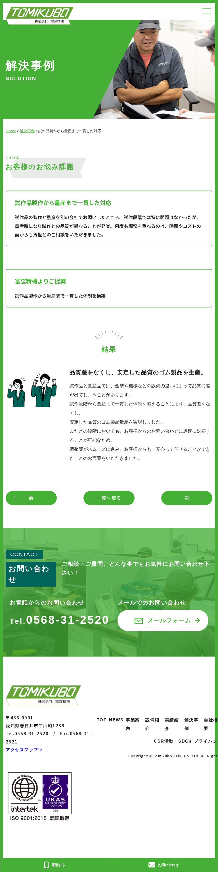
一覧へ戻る (109, 497)
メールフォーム (169, 620)
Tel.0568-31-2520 (27, 733)
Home (11, 130)
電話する (58, 864)
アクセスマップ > (24, 750)
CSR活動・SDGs (173, 741)
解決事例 (27, 130)
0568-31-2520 (60, 620)
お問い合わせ (168, 864)
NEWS (116, 719)
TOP (102, 719)
